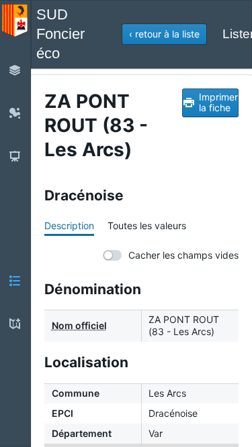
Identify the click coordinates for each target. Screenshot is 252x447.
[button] (164, 34)
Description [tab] (69, 225)
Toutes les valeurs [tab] (147, 225)
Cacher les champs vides (183, 255)
